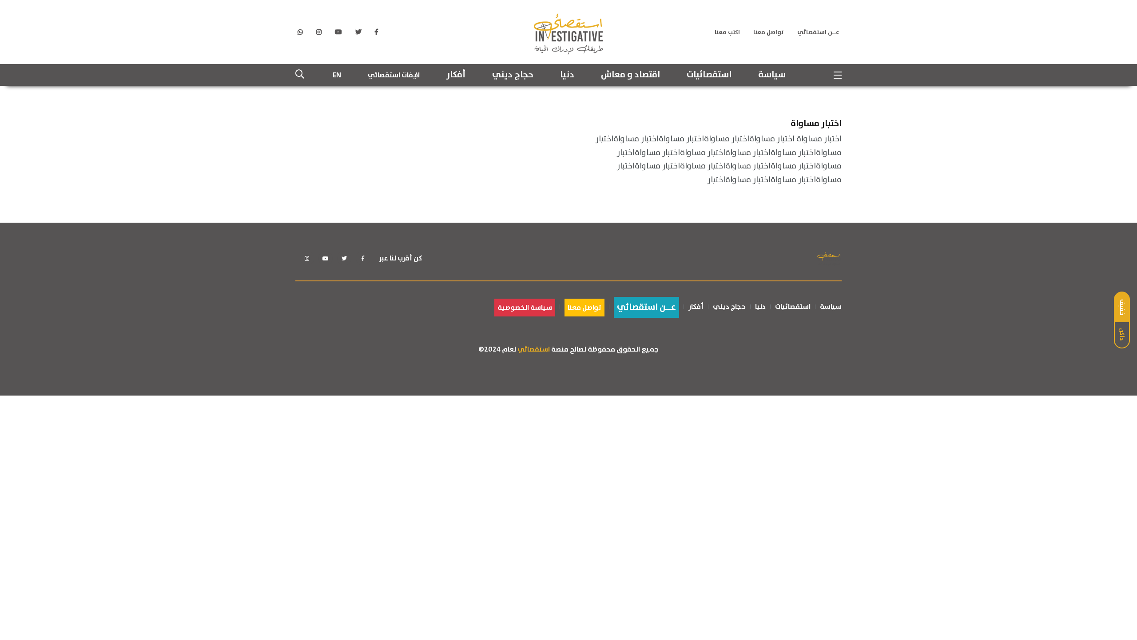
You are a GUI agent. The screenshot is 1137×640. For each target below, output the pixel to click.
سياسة (772, 75)
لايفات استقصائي (394, 75)
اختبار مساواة (816, 123)
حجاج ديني (512, 75)
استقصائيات (709, 75)
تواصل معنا (768, 32)
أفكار (455, 75)
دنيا (567, 75)
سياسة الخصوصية (524, 307)
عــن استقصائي (818, 32)
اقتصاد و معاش (630, 75)
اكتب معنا (727, 32)
